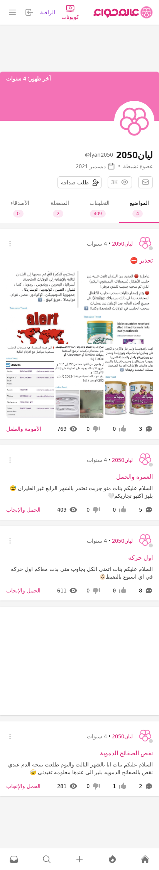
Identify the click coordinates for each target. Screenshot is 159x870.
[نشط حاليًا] (112, 859)
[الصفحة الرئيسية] (123, 12)
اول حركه (140, 557)
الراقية (47, 12)
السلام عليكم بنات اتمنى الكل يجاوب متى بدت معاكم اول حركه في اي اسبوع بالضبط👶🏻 (82, 572)
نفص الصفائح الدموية (126, 753)
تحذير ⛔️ (141, 260)
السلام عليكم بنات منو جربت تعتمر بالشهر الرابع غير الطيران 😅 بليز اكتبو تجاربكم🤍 (81, 491)
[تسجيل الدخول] (79, 859)
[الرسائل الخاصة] (14, 859)
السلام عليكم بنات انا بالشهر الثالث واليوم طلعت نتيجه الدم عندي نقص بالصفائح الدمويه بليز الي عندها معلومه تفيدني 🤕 (80, 768)
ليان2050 (122, 243)
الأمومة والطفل (23, 428)
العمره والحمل (134, 476)
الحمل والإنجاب (23, 509)
